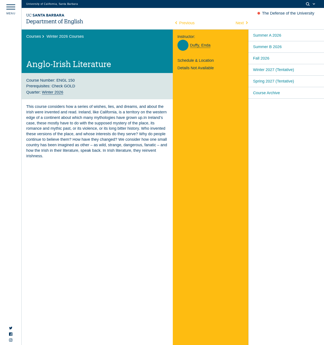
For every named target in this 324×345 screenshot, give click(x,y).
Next (240, 23)
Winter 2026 (52, 92)
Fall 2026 (261, 58)
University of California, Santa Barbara (52, 4)
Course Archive (266, 92)
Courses (33, 36)
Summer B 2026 (267, 46)
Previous (187, 23)
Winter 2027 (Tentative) (273, 69)
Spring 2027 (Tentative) (273, 81)
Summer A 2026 (267, 35)
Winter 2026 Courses (65, 36)
